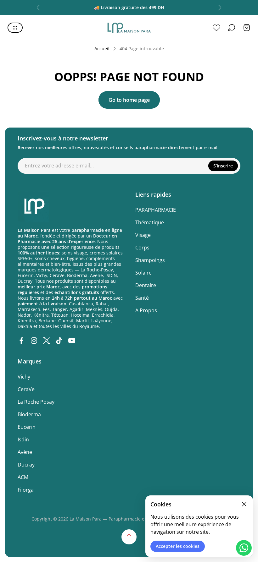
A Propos (146, 310)
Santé (142, 297)
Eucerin (27, 426)
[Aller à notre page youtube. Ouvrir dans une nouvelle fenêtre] (72, 340)
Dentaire (145, 285)
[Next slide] (219, 7)
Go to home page (129, 99)
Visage (143, 235)
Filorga (26, 489)
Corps (142, 247)
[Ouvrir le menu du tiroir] (15, 28)
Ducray (26, 464)
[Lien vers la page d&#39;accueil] (33, 206)
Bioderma (29, 414)
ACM (23, 477)
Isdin (23, 439)
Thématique (149, 222)
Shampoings (150, 260)
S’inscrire (223, 166)
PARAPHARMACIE (155, 209)
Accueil (101, 49)
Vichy (24, 376)
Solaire (143, 272)
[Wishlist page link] (216, 27)
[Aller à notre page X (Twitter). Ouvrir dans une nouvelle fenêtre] (46, 340)
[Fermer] (244, 504)
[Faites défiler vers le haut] (129, 536)
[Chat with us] (244, 548)
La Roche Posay (36, 401)
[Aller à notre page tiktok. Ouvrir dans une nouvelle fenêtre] (59, 340)
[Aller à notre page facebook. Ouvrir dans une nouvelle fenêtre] (21, 340)
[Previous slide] (38, 7)
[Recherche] (231, 28)
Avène (25, 452)
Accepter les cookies (177, 546)
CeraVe (26, 389)
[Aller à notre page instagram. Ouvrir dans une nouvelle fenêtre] (34, 340)
